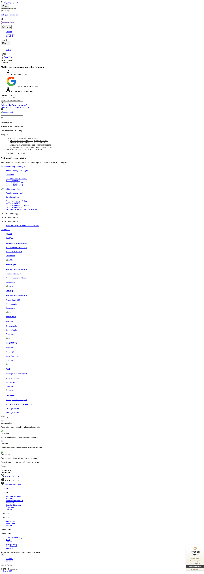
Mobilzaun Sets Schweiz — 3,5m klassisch (27, 143)
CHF (7, 48)
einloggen (4, 15)
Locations (5, 230)
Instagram (9, 561)
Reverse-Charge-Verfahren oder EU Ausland (22, 226)
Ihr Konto (5, 488)
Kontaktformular (12, 546)
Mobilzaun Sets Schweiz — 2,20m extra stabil (29, 141)
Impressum (10, 548)
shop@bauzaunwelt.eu (13, 484)
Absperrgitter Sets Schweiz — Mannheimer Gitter (31, 147)
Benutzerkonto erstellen (14, 501)
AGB (8, 540)
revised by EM (6, 571)
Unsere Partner (11, 544)
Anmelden (5, 103)
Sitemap (9, 525)
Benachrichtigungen (13, 505)
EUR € (8, 50)
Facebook (9, 559)
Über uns (9, 542)
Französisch (10, 34)
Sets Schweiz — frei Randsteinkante (22, 139)
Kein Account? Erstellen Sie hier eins (15, 107)
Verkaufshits (10, 523)
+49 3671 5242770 (11, 3)
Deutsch (9, 32)
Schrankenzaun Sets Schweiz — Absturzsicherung (31, 145)
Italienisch (9, 36)
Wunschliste (10, 503)
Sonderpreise (10, 521)
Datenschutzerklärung (14, 538)
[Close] (2, 119)
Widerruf (9, 509)
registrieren (14, 15)
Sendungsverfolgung (13, 496)
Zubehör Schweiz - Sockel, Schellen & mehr (24, 149)
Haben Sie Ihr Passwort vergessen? (14, 105)
